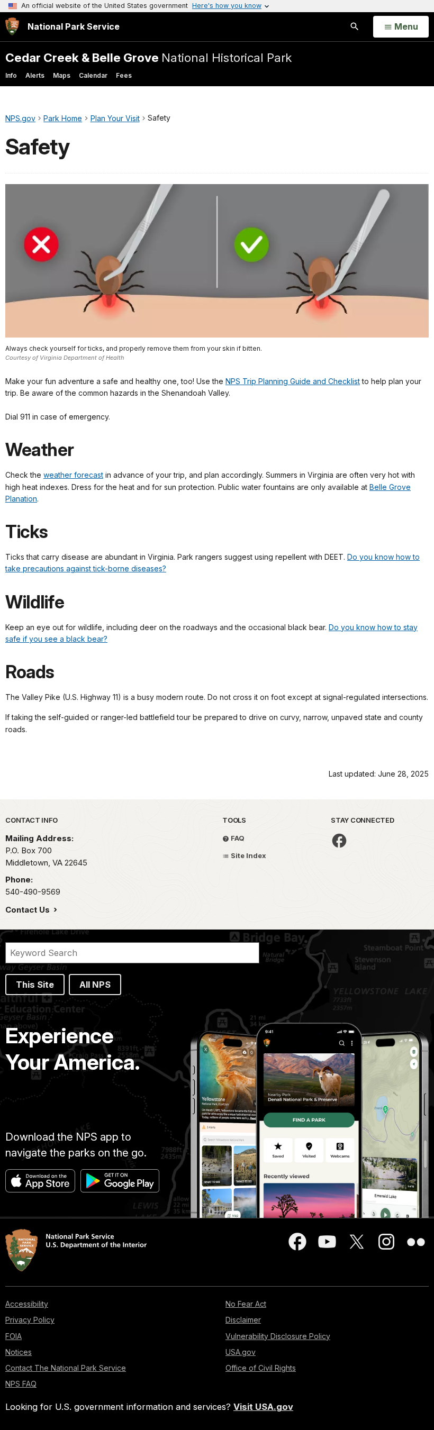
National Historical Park (148, 57)
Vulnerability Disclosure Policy (277, 1336)
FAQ (237, 838)
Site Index (247, 855)
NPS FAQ (21, 1383)
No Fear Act (245, 1303)
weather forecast (73, 474)
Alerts (34, 75)
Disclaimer (243, 1319)
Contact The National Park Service (65, 1367)
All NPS (95, 984)
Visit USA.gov (263, 1406)
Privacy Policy (30, 1319)
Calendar (93, 75)
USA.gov (240, 1351)
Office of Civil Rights (260, 1367)
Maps (61, 75)
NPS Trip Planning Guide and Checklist (292, 381)
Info (11, 75)
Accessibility (26, 1303)
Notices (18, 1351)
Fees (124, 75)
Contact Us (28, 910)
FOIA (13, 1336)
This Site (35, 984)
